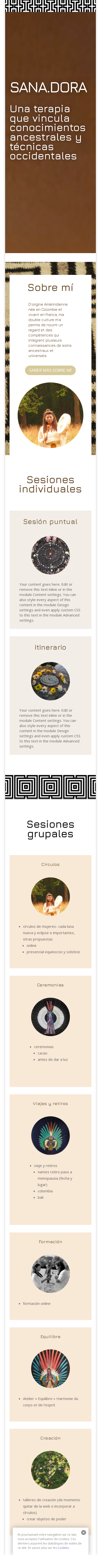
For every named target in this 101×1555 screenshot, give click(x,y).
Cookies (63, 1548)
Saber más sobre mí (50, 370)
